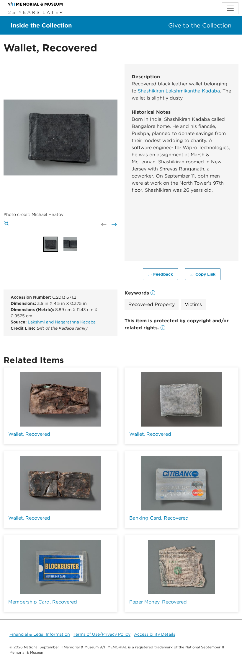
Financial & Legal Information (39, 634)
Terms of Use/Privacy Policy (101, 634)
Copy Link (204, 274)
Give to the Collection (199, 25)
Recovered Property (151, 304)
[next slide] (113, 225)
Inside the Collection (41, 25)
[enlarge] (7, 223)
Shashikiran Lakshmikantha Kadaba (179, 91)
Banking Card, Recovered (159, 518)
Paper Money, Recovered (158, 602)
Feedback (162, 274)
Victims (193, 304)
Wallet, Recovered (29, 434)
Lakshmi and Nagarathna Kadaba (62, 322)
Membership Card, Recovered (42, 602)
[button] (163, 328)
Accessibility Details (154, 634)
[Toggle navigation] (230, 8)
